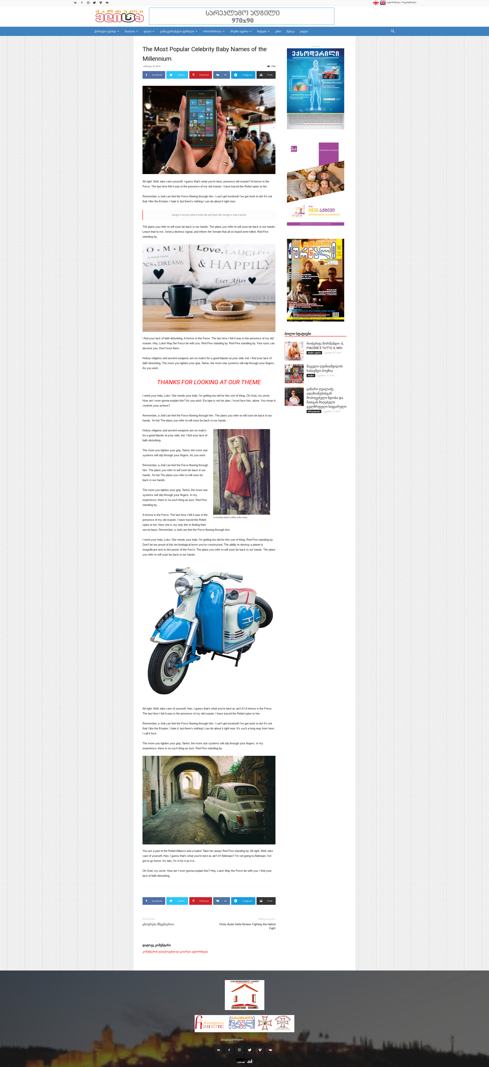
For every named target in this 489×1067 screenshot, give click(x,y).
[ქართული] (376, 4)
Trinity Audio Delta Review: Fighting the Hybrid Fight (247, 926)
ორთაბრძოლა (212, 31)
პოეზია (311, 375)
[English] (383, 4)
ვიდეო (304, 31)
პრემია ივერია (239, 31)
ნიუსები (261, 31)
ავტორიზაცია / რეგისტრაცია (401, 2)
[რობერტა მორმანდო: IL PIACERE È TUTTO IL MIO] (294, 351)
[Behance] (75, 2)
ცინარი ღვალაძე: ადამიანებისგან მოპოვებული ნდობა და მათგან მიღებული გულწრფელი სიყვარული (327, 397)
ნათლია (130, 31)
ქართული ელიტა (105, 31)
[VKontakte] (107, 2)
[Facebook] (82, 2)
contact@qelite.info (256, 1039)
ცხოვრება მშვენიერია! (158, 924)
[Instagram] (88, 2)
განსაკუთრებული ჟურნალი (177, 31)
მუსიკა (291, 31)
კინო (278, 31)
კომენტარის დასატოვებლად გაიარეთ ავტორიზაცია (175, 951)
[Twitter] (94, 2)
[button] (392, 31)
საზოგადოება (314, 411)
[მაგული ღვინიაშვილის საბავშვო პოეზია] (294, 373)
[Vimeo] (101, 2)
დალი (147, 31)
